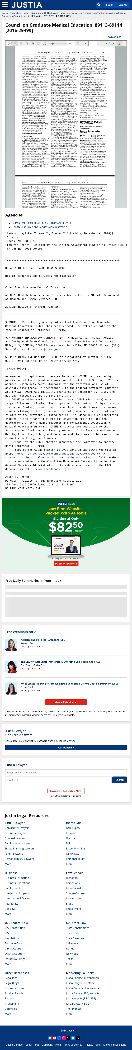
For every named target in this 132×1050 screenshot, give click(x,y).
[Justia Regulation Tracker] (27, 5)
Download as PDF (116, 37)
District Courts (13, 953)
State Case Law (75, 938)
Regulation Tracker (19, 13)
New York (72, 953)
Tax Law (10, 909)
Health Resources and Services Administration (39, 227)
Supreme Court (14, 943)
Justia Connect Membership (82, 978)
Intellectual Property (17, 893)
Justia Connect (14, 1044)
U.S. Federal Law (16, 923)
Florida (70, 948)
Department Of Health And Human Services (53, 13)
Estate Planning (75, 848)
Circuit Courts (13, 948)
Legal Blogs (12, 983)
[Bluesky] (73, 1038)
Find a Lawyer (16, 765)
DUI (68, 843)
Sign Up (123, 5)
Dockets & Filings (15, 959)
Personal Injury (75, 859)
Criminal (71, 833)
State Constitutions (77, 928)
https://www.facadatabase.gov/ (48, 469)
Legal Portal (32, 1044)
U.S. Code (10, 933)
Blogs (69, 903)
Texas (69, 959)
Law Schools (74, 873)
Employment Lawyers (18, 843)
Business (11, 873)
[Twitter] (78, 1038)
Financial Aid (73, 888)
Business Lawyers (15, 833)
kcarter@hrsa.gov (45, 349)
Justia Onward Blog (77, 1003)
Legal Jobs (11, 978)
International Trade (17, 898)
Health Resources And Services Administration (101, 13)
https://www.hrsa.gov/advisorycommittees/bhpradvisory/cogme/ (52, 453)
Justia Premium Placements (82, 988)
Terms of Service (72, 1044)
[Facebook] (59, 1038)
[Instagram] (64, 1038)
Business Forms (14, 988)
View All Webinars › (66, 702)
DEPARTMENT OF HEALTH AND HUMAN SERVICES (42, 223)
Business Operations (17, 883)
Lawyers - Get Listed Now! (66, 790)
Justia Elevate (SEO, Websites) (84, 993)
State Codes (73, 933)
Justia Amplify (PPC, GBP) (81, 998)
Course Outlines (75, 893)
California (72, 943)
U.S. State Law (76, 923)
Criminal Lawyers (15, 838)
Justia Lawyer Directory (80, 983)
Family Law (72, 853)
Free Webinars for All (21, 632)
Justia (5, 13)
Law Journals (74, 898)
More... (9, 864)
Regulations (12, 938)
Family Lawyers (14, 853)
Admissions (73, 883)
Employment (12, 888)
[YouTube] (54, 1038)
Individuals (73, 823)
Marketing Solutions (80, 973)
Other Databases (17, 973)
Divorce (70, 838)
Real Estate (11, 903)
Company (47, 1044)
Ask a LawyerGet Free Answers (19, 733)
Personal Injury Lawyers (19, 859)
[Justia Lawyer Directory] (82, 1038)
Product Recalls (14, 993)
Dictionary (72, 878)
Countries (11, 1009)
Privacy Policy (93, 1044)
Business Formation (17, 878)
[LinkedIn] (50, 1038)
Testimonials (74, 1009)
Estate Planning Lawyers (19, 848)
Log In (109, 5)
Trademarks (12, 1003)
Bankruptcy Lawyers (17, 828)
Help (58, 1044)
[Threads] (68, 1038)
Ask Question (66, 747)
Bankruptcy (73, 828)
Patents (9, 998)
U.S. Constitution (15, 928)
